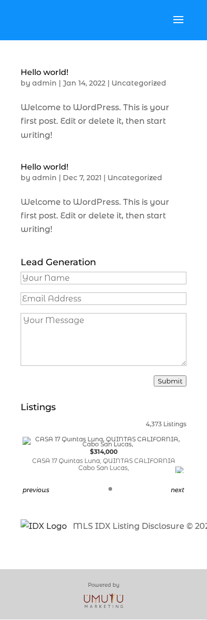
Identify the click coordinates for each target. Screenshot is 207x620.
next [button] (177, 490)
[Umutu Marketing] (103, 600)
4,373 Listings (166, 424)
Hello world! (44, 72)
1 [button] (110, 489)
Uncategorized (139, 83)
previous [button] (36, 490)
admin (44, 83)
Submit (170, 381)
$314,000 (103, 460)
